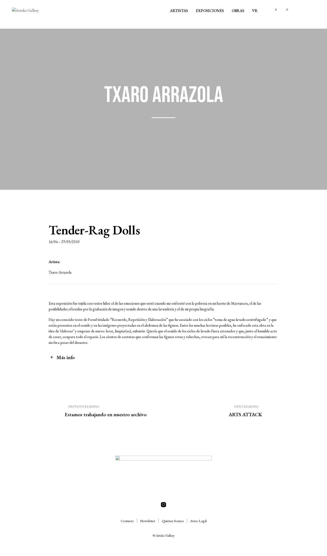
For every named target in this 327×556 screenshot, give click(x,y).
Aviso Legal (198, 520)
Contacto (127, 520)
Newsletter (147, 520)
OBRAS (238, 10)
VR (255, 10)
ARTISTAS (179, 10)
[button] (273, 9)
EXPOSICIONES (210, 10)
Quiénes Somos (173, 520)
